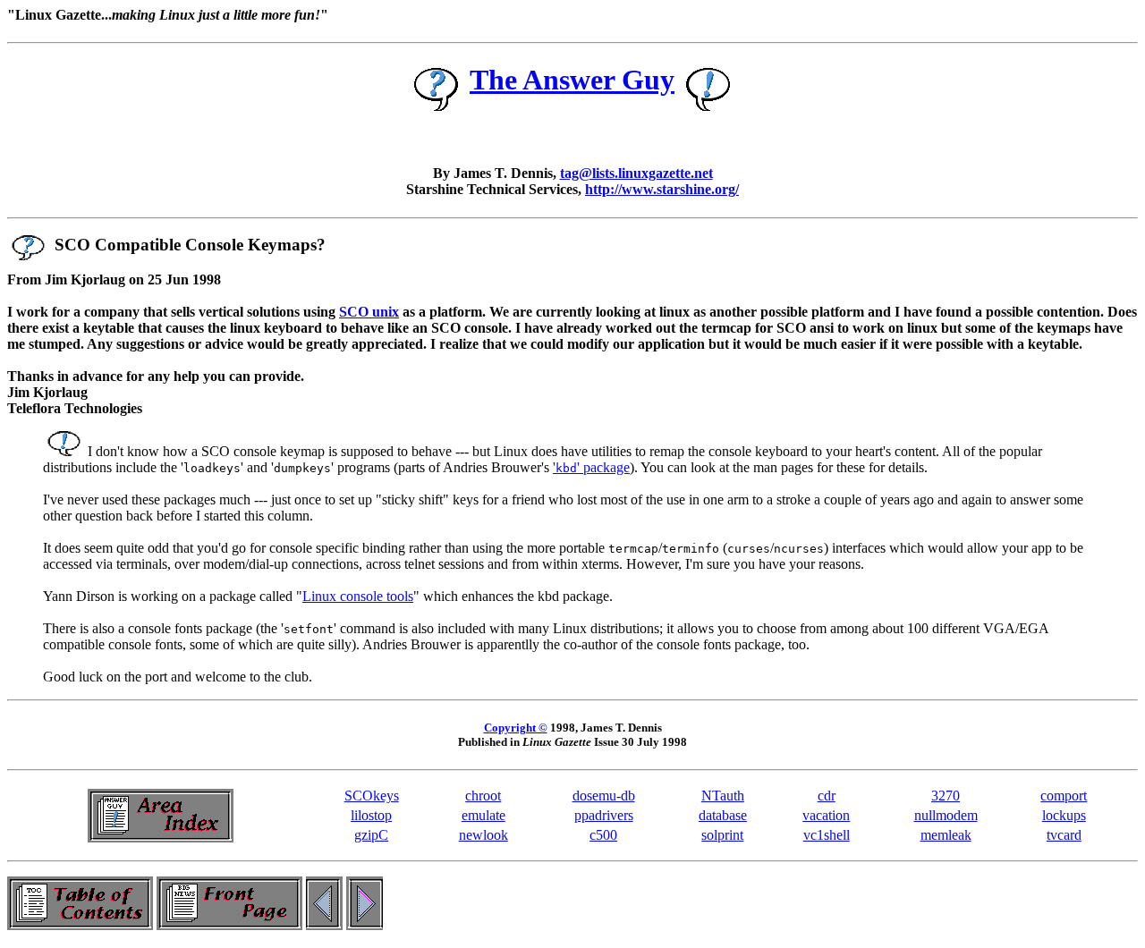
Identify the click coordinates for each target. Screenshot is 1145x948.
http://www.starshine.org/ (662, 189)
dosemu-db (603, 795)
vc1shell (826, 834)
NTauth (722, 795)
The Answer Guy (572, 79)
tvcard (1064, 834)
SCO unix (369, 311)
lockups (1064, 815)
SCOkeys (371, 795)
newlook (483, 834)
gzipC (371, 834)
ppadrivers (603, 815)
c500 (603, 834)
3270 (945, 795)
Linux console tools (357, 596)
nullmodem (946, 815)
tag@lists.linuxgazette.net (636, 173)
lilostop (371, 815)
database (723, 815)
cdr (826, 795)
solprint (722, 834)
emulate (483, 815)
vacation (826, 815)
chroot (483, 795)
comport (1063, 795)
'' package (591, 467)
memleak (945, 834)
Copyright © (515, 727)
